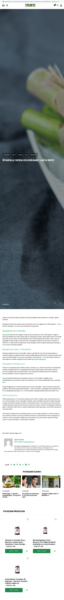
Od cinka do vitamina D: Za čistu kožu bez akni (30, 495)
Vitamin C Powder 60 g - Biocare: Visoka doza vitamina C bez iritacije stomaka (15, 542)
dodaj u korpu (13, 551)
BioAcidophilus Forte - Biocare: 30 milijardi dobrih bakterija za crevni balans (44, 542)
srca (37, 368)
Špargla (5, 335)
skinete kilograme (40, 359)
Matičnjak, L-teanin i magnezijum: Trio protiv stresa (11, 495)
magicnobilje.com (29, 442)
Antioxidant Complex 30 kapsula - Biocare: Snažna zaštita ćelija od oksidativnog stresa (16, 581)
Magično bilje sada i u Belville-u (50, 494)
